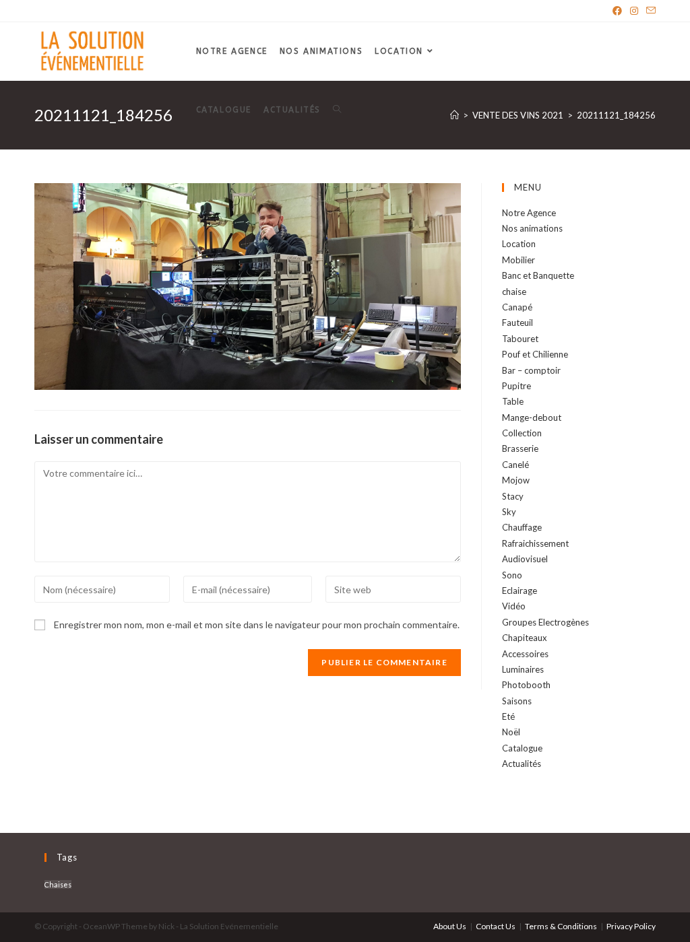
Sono (512, 575)
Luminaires (523, 669)
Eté (508, 716)
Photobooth (526, 684)
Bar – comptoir (531, 370)
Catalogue (522, 748)
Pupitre (516, 385)
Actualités (521, 763)
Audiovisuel (525, 558)
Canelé (515, 464)
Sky (509, 511)
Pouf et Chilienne (535, 354)
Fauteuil (517, 322)
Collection (522, 433)
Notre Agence (529, 212)
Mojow (516, 480)
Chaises (57, 884)
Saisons (517, 701)
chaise (514, 291)
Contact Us (495, 926)
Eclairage (519, 590)
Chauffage (522, 527)
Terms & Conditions (561, 926)
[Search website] (337, 110)
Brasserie (520, 448)
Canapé (517, 307)
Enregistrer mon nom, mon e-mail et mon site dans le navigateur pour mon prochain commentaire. (257, 624)
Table (513, 401)
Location (519, 243)
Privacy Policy (631, 926)
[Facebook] (617, 11)
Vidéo (514, 606)
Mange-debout (531, 417)
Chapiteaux (524, 637)
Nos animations (532, 228)
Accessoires (525, 653)
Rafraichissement (535, 543)
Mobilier (518, 260)
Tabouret (520, 338)
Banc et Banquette (538, 275)
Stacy (513, 496)
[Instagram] (634, 11)
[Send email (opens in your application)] (649, 11)
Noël (511, 732)
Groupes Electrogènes (545, 622)
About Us (449, 926)
